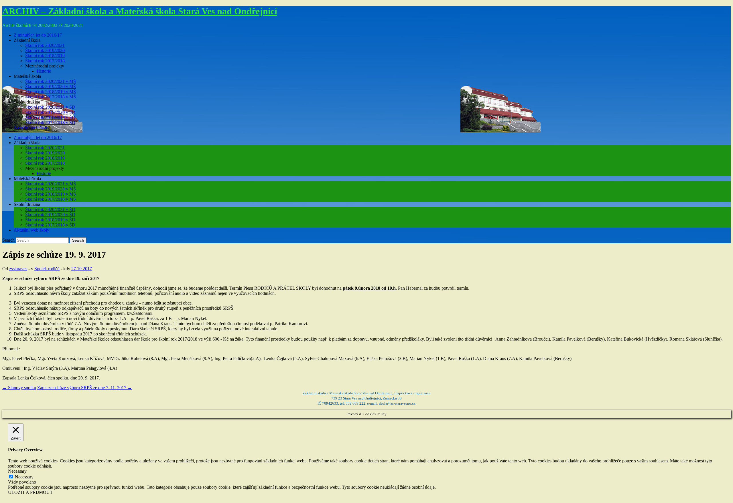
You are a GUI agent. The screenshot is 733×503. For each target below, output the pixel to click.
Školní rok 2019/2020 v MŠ (50, 86)
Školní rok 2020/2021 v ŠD (50, 107)
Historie (44, 71)
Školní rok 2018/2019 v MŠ (50, 91)
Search (8, 240)
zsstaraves (18, 268)
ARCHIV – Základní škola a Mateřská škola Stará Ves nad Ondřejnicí (139, 11)
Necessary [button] (17, 471)
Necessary (24, 476)
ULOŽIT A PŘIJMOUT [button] (30, 492)
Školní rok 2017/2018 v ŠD (50, 122)
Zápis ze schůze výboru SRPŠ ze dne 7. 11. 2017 (84, 387)
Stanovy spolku (19, 387)
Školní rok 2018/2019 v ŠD (50, 117)
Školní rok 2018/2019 (45, 55)
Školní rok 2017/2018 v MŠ (50, 96)
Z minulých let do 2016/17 (38, 35)
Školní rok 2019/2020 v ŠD (50, 112)
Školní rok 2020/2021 (45, 45)
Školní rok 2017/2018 (45, 60)
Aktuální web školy (31, 127)
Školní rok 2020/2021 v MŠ (50, 81)
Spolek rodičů (47, 268)
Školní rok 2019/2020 (45, 50)
